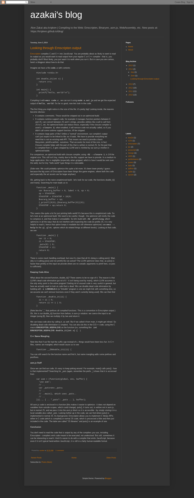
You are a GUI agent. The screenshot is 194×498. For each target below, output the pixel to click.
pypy (130, 165)
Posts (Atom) (47, 462)
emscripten (132, 144)
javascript (132, 150)
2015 (131, 65)
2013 (131, 84)
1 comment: (60, 450)
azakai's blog (56, 15)
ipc (129, 147)
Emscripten (35, 54)
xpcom (131, 175)
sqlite (130, 172)
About (130, 50)
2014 (131, 69)
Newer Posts (36, 458)
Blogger (108, 478)
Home (74, 458)
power (130, 162)
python (131, 168)
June (133, 76)
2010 (131, 95)
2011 (131, 91)
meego (131, 153)
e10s (130, 141)
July (132, 72)
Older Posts (111, 458)
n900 (130, 156)
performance (133, 159)
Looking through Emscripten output (55, 48)
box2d (130, 138)
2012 (131, 88)
